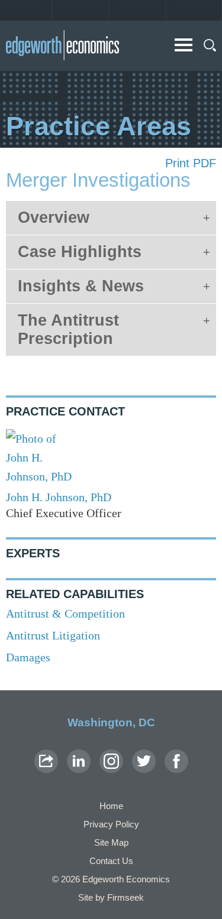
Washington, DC (111, 722)
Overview (53, 217)
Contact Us (111, 861)
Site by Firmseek (111, 897)
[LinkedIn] (79, 761)
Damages (28, 657)
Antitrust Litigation (53, 635)
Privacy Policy (111, 824)
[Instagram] (111, 761)
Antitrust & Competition (65, 613)
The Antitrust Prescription (68, 329)
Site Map (111, 842)
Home (111, 806)
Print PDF (190, 163)
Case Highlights (79, 252)
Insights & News (81, 286)
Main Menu (183, 44)
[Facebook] (176, 761)
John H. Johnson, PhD (58, 497)
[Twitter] (144, 761)
